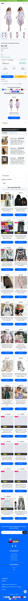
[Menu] (26, 3)
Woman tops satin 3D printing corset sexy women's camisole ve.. (21, 402)
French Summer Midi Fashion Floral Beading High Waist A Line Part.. (7, 264)
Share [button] (3, 79)
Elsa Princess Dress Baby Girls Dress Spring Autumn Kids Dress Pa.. (7, 513)
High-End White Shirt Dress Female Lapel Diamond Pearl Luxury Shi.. (7, 319)
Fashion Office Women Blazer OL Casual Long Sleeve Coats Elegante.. (20, 486)
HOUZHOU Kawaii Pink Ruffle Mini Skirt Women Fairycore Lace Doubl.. (7, 346)
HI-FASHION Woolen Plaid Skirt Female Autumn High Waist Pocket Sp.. (7, 292)
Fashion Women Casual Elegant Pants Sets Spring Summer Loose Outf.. (21, 431)
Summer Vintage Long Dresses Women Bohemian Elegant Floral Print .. (7, 403)
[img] (5, 132)
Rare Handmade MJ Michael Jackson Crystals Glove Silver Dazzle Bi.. (21, 458)
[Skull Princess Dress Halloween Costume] (14, 104)
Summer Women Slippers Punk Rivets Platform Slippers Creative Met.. (7, 458)
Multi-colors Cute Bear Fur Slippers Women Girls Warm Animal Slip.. (7, 237)
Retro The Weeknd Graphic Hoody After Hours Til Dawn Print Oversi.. (21, 209)
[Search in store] (23, 3)
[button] (24, 18)
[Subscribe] (24, 532)
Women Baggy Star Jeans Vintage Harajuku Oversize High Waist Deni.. (21, 513)
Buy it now (20, 76)
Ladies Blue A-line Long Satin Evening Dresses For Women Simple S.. (7, 209)
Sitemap (4, 589)
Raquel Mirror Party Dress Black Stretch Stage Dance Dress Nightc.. (21, 264)
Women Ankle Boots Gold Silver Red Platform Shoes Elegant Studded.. (21, 375)
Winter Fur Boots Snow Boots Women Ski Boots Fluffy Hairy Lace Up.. (7, 375)
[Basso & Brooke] (3, 3)
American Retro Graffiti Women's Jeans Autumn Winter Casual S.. (20, 237)
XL (9, 56)
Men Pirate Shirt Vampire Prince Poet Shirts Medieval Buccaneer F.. (7, 431)
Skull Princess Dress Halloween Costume (14, 113)
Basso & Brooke (16, 594)
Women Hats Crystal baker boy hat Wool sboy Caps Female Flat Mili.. (21, 319)
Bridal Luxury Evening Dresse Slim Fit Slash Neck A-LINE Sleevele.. (21, 292)
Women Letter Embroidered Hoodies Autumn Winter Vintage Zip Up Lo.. (20, 347)
